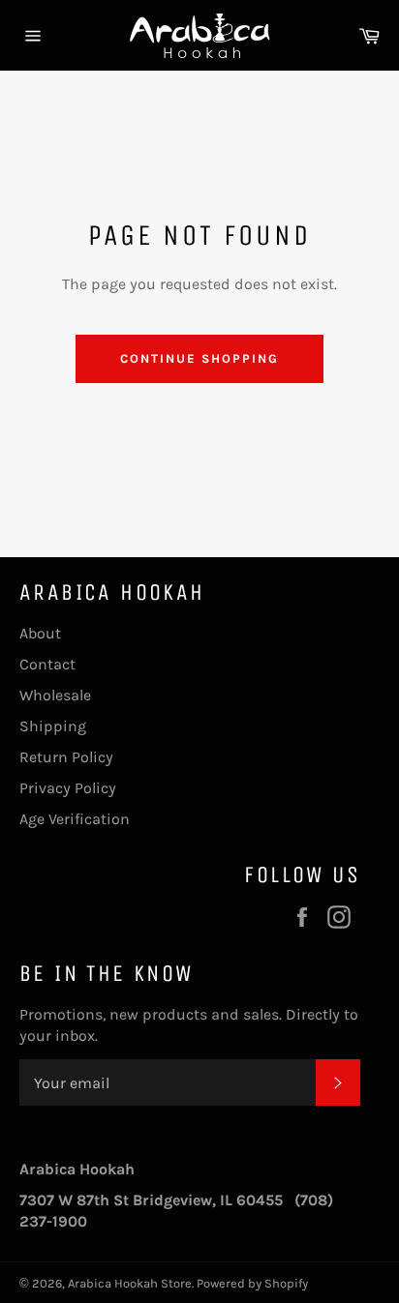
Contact (47, 664)
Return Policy (66, 757)
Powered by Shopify (252, 1283)
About (40, 633)
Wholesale (55, 695)
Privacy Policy (67, 788)
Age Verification (74, 819)
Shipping (52, 726)
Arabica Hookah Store (130, 1283)
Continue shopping (199, 358)
